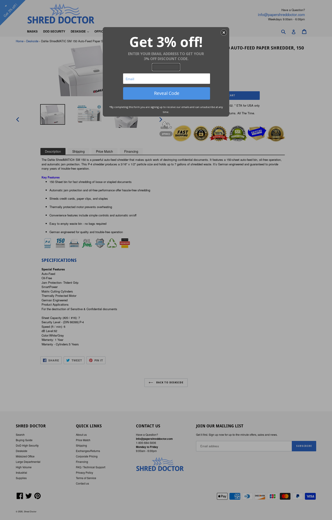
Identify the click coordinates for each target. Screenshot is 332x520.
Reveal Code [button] (166, 93)
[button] (224, 32)
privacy (166, 133)
